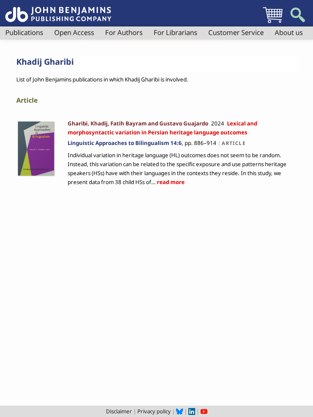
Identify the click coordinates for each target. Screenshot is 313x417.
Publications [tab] (24, 32)
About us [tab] (289, 32)
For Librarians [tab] (175, 32)
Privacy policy (154, 411)
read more (170, 182)
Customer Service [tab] (236, 32)
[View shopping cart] (272, 22)
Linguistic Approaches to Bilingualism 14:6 (125, 143)
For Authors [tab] (124, 32)
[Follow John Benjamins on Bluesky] (179, 411)
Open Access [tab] (74, 32)
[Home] (58, 9)
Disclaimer (119, 411)
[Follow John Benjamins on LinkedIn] (191, 411)
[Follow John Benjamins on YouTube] (204, 411)
